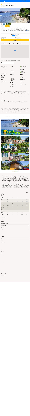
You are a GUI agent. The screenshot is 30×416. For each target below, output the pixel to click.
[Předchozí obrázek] (1, 15)
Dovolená (13, 35)
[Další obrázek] (29, 15)
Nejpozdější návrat (17, 37)
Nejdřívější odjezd (3, 37)
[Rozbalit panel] (28, 219)
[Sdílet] (4, 26)
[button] (15, 51)
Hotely (17, 35)
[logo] (3, 1)
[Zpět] (1, 3)
